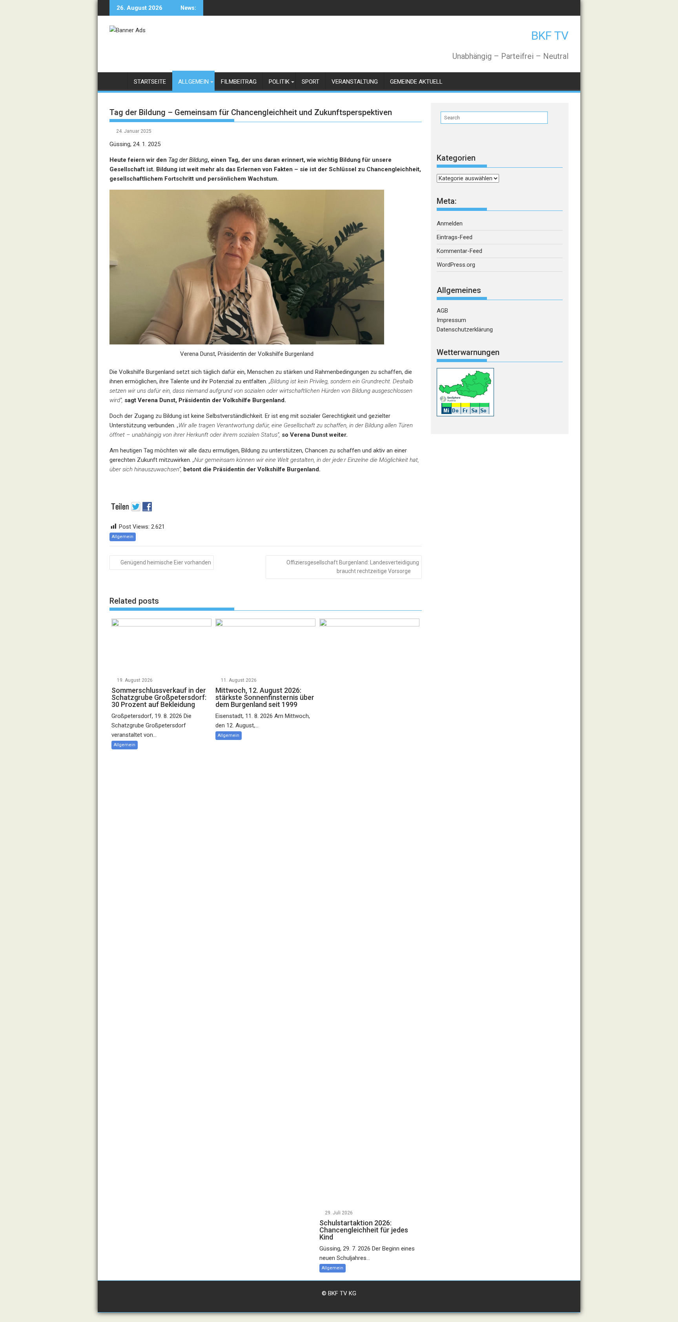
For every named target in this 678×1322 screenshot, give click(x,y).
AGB (442, 310)
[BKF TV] (117, 80)
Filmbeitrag (239, 81)
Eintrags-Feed (454, 237)
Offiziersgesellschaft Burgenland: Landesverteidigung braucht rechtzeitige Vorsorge (352, 566)
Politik (279, 81)
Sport (310, 81)
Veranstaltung (355, 81)
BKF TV (550, 35)
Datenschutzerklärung (465, 329)
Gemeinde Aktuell (416, 81)
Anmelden (450, 223)
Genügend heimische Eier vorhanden (165, 562)
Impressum (451, 320)
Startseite (150, 81)
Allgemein (193, 81)
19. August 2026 (135, 680)
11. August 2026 (239, 680)
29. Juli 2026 (339, 1213)
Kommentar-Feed (459, 251)
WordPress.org (456, 264)
